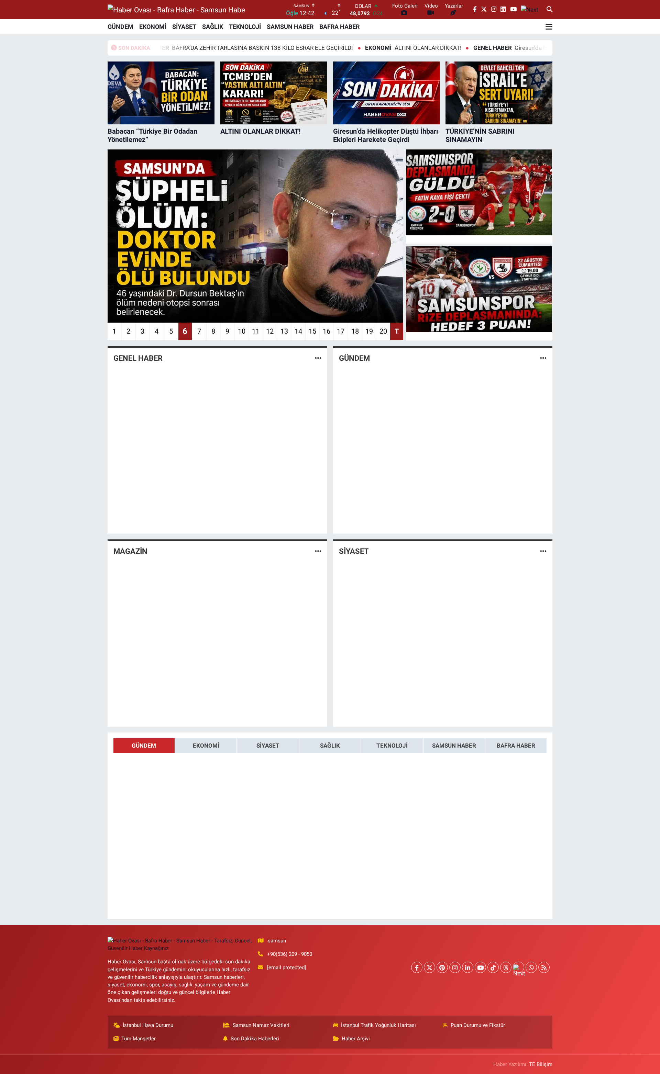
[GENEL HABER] (318, 358)
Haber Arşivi (356, 1039)
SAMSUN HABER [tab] (454, 745)
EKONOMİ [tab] (206, 745)
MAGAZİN (130, 551)
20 (383, 331)
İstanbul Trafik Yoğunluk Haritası (378, 1025)
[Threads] (506, 967)
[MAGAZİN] (318, 551)
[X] (429, 967)
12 (270, 331)
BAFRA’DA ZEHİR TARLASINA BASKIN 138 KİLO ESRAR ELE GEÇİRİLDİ (193, 47)
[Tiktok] (493, 967)
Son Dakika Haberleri (255, 1039)
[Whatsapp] (531, 967)
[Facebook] (416, 967)
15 (312, 331)
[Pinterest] (442, 967)
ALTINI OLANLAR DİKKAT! (367, 47)
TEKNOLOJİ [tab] (392, 745)
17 (340, 331)
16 (326, 331)
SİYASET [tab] (267, 745)
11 (256, 331)
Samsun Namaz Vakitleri (261, 1025)
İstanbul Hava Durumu (148, 1025)
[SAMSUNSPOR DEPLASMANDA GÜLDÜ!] (479, 192)
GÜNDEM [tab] (144, 745)
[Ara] (549, 9)
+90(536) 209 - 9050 (289, 954)
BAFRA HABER (339, 26)
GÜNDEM (120, 26)
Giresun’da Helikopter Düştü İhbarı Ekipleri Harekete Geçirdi (525, 47)
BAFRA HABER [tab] (516, 745)
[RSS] (544, 967)
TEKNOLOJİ (245, 26)
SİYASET (184, 26)
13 (284, 331)
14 (298, 331)
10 (241, 331)
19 (369, 331)
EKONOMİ (152, 26)
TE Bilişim (540, 1064)
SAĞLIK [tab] (330, 745)
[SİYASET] (543, 551)
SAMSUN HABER (290, 26)
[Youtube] (480, 967)
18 (355, 331)
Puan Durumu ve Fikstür (478, 1025)
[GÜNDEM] (543, 358)
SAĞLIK (212, 26)
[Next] (518, 967)
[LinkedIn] (467, 967)
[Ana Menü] (549, 26)
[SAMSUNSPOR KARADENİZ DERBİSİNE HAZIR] (479, 289)
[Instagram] (455, 967)
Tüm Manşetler (138, 1039)
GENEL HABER (138, 358)
